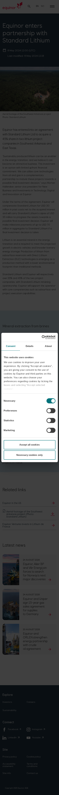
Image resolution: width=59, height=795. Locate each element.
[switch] (50, 410)
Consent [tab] (10, 346)
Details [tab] (29, 346)
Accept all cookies (29, 444)
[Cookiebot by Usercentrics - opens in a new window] (42, 337)
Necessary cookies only (29, 455)
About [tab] (48, 346)
